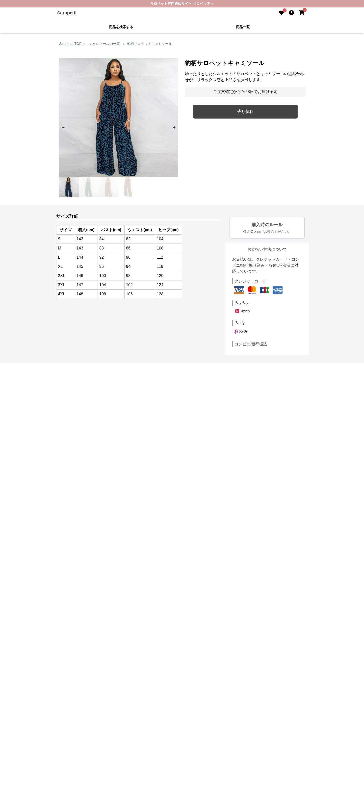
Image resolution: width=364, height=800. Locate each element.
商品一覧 (243, 27)
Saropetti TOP (70, 44)
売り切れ (245, 111)
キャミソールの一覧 (104, 44)
